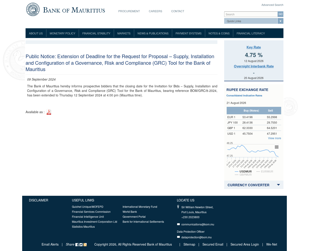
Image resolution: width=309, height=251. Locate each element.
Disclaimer (38, 200)
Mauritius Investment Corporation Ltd (94, 221)
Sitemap (189, 244)
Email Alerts (50, 244)
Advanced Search (272, 5)
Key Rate (254, 47)
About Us (36, 33)
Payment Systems (189, 33)
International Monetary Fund (140, 206)
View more (274, 138)
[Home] (65, 9)
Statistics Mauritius (83, 226)
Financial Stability (96, 33)
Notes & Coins (219, 33)
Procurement (129, 11)
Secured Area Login (245, 244)
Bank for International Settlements (143, 221)
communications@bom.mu (197, 224)
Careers (155, 11)
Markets (124, 33)
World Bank (130, 211)
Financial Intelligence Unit (88, 216)
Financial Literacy (251, 33)
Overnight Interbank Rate (254, 66)
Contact (177, 11)
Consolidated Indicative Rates (244, 95)
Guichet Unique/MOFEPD (87, 206)
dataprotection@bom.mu (196, 237)
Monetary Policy (62, 33)
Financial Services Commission (91, 211)
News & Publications (153, 33)
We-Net (271, 244)
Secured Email (212, 244)
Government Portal (134, 216)
